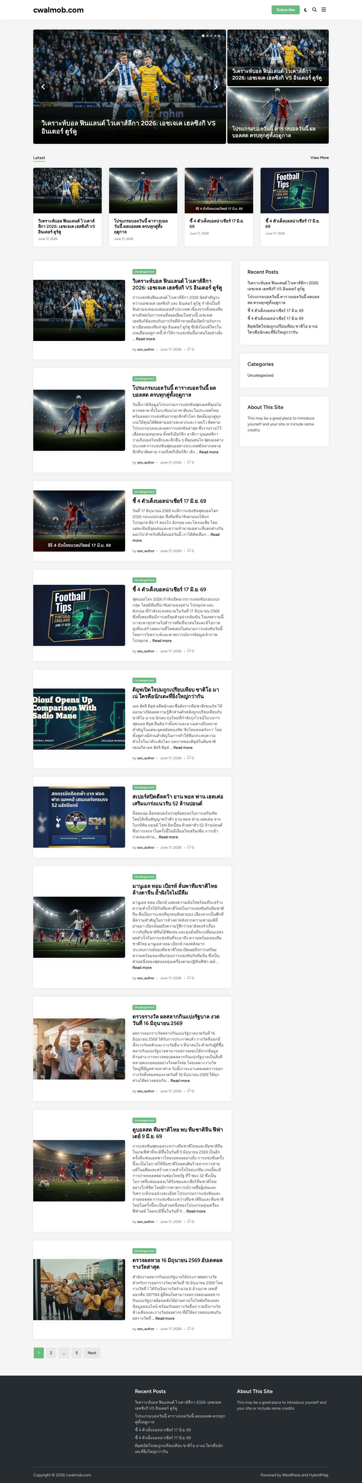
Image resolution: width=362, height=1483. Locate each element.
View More (320, 157)
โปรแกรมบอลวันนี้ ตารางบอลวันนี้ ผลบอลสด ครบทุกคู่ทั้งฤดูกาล (141, 226)
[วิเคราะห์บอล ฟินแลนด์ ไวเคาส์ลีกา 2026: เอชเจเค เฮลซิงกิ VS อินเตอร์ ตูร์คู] (129, 87)
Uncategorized (144, 271)
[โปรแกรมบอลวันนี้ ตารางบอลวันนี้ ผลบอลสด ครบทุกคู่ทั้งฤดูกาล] (278, 115)
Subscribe (286, 9)
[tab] (39, 157)
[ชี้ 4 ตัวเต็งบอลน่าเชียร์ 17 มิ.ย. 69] (219, 190)
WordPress (291, 1475)
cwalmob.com (58, 10)
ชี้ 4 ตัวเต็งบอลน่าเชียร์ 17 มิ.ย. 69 (169, 501)
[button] (203, 35)
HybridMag (318, 1475)
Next (92, 1352)
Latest (39, 157)
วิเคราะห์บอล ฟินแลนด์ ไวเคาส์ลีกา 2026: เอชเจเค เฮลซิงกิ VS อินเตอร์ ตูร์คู (66, 226)
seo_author (145, 349)
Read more (145, 339)
